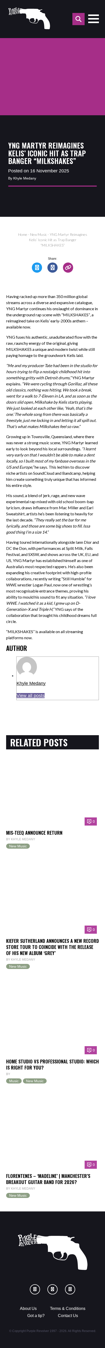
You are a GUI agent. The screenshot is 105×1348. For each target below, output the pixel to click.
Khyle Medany (31, 683)
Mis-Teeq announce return (34, 832)
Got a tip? (36, 1315)
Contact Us (68, 1315)
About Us (28, 1308)
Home (22, 234)
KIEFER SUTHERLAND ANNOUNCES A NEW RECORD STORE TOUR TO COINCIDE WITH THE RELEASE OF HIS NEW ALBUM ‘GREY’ (52, 946)
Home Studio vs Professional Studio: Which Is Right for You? (52, 1064)
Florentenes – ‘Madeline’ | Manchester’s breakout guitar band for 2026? (48, 1178)
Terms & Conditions (67, 1308)
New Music (38, 234)
